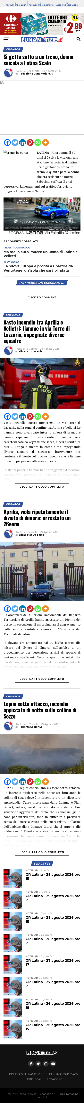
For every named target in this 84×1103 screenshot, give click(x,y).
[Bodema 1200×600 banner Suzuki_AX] (42, 235)
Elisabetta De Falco (31, 351)
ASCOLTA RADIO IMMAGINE (41, 5)
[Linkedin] (22, 142)
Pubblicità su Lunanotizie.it (25, 1074)
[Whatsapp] (37, 142)
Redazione (54, 1079)
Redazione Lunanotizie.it (36, 73)
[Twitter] (15, 142)
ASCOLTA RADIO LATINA (67, 5)
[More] (45, 142)
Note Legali (34, 1079)
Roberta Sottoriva (31, 726)
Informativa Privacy (63, 1074)
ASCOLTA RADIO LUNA (16, 5)
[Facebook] (7, 142)
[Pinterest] (30, 142)
